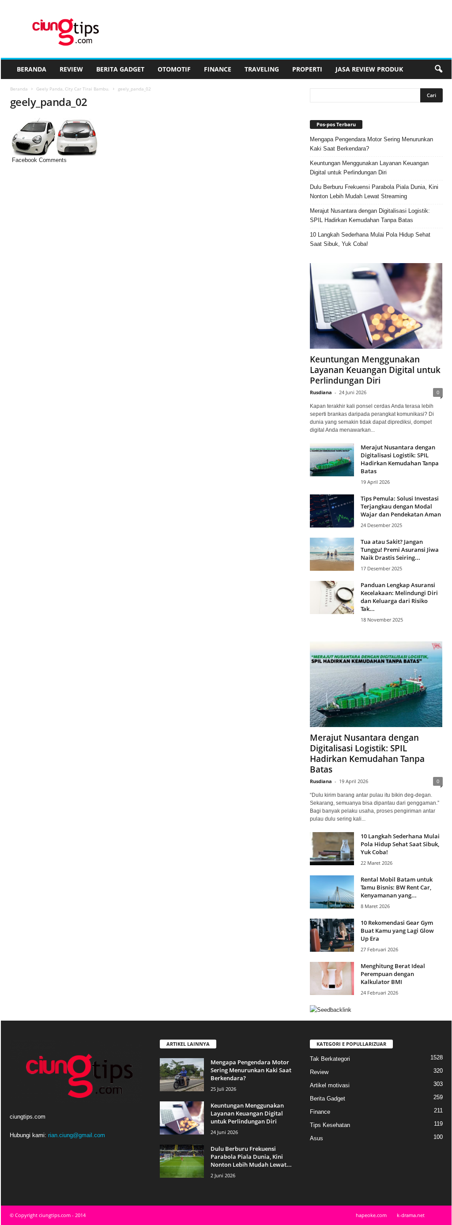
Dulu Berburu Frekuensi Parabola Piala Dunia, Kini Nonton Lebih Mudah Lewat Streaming (374, 192)
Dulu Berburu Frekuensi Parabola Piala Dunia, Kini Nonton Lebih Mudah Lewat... (251, 1156)
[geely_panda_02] (151, 136)
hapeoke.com (371, 1215)
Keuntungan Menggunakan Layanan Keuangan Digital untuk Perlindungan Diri (369, 168)
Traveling (262, 69)
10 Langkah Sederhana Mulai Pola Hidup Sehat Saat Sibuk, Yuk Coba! (370, 239)
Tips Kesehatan (330, 1125)
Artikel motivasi (330, 1085)
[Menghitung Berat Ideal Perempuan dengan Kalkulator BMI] (332, 978)
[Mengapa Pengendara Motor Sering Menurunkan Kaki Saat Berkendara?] (182, 1074)
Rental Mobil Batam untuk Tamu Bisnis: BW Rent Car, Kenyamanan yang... (397, 887)
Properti (307, 69)
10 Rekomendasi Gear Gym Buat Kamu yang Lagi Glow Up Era (397, 930)
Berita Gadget (120, 69)
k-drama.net (411, 1215)
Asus (316, 1138)
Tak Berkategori (330, 1058)
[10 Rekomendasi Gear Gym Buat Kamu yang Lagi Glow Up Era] (332, 935)
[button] (438, 69)
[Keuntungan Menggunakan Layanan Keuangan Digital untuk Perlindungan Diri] (376, 306)
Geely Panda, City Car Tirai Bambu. (72, 89)
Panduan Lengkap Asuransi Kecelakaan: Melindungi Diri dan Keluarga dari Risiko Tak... (399, 597)
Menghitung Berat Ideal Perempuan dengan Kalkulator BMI (393, 974)
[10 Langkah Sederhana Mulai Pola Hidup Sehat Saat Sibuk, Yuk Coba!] (332, 848)
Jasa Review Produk (369, 69)
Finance (217, 69)
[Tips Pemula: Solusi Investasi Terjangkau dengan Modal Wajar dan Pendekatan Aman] (332, 511)
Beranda (31, 69)
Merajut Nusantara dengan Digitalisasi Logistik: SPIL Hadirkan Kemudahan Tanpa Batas (370, 215)
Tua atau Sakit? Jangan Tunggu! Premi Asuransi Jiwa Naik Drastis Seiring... (400, 550)
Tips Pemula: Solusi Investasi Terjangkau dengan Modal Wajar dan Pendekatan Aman (401, 506)
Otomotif (174, 69)
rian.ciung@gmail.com (76, 1135)
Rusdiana (321, 392)
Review (71, 69)
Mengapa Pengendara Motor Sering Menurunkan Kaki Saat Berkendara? (371, 144)
